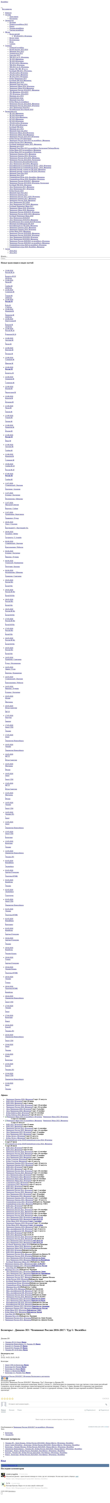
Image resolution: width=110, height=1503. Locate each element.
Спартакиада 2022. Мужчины (17, 1182)
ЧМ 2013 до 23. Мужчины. (19, 67)
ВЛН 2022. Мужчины (14, 1186)
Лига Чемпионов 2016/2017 (19, 107)
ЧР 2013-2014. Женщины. (18, 63)
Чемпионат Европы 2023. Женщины (19, 1165)
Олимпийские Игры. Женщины (18, 1285)
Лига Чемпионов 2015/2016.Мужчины (23, 162)
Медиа (7, 32)
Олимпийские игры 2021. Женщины (19, 1204)
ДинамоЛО (9, 1435)
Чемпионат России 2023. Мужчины (19, 1171)
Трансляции (13, 17)
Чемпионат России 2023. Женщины (19, 1173)
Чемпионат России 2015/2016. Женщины (24, 104)
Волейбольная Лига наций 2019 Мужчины (25, 222)
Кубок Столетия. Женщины (16, 1161)
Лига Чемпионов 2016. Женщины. (25, 1300)
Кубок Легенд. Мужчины (15, 1136)
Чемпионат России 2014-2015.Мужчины (24, 136)
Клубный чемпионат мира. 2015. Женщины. (25, 144)
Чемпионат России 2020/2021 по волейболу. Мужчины (29, 241)
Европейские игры (16, 98)
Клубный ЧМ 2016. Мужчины (20, 185)
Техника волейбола (16, 28)
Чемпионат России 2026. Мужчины (19, 1105)
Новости (8, 13)
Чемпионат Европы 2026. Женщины (19, 1099)
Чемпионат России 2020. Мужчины (19, 1213)
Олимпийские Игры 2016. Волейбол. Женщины (27, 177)
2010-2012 (13, 251)
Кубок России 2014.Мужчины (20, 138)
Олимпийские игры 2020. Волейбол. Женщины (26, 247)
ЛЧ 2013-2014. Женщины (18, 75)
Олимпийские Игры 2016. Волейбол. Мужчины (27, 179)
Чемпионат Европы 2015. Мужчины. (23, 156)
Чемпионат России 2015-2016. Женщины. (24, 158)
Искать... (4, 256)
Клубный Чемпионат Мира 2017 (21, 206)
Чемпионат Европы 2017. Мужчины (26, 1266)
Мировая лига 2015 (16, 96)
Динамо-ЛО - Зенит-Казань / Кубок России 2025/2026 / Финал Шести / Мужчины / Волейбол (39, 1443)
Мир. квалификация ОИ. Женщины (19, 1231)
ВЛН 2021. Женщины (14, 1208)
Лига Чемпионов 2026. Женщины (18, 1111)
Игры (11, 42)
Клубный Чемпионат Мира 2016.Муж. (20, 1281)
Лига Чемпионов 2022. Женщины (18, 1196)
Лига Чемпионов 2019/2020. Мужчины (23, 237)
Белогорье (9, 1433)
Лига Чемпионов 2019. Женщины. (24, 1242)
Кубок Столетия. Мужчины (16, 1159)
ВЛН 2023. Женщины (14, 1169)
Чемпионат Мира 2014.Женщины (21, 88)
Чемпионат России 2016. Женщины (19, 1297)
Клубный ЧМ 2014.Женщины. (20, 80)
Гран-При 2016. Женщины (16, 1289)
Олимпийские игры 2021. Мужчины (19, 1202)
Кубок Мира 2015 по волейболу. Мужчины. (25, 152)
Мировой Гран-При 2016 (18, 173)
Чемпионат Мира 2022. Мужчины (18, 1180)
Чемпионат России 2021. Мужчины (19, 1210)
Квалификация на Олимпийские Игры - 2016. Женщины (30, 167)
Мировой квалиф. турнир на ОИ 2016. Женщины (27, 169)
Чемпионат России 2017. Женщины (19, 1277)
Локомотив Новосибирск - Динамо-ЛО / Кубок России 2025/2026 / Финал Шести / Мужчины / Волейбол (43, 1449)
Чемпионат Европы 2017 (18, 195)
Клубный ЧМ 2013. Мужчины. (20, 71)
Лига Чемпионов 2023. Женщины (18, 1177)
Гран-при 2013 (14, 55)
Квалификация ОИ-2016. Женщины (19, 1304)
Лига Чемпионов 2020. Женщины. (24, 1219)
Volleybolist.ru (11, 1491)
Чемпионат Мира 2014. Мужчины (21, 86)
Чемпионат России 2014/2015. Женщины (24, 90)
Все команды (7, 9)
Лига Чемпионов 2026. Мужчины (18, 1109)
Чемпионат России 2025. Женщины (19, 1130)
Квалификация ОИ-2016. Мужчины (19, 1302)
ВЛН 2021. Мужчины (14, 1206)
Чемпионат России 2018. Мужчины (19, 1256)
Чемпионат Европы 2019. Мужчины (22, 229)
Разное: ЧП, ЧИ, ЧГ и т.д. (18, 69)
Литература (9, 20)
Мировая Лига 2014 (16, 82)
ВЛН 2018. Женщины (14, 1252)
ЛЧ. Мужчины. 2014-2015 (18, 94)
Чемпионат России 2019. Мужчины (19, 1237)
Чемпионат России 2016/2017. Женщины (24, 181)
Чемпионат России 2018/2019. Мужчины (24, 212)
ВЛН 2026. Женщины (14, 1103)
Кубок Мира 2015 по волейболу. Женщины (25, 150)
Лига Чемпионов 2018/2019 (19, 218)
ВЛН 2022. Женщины (14, 1188)
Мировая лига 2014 (16, 129)
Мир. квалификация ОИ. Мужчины (19, 1229)
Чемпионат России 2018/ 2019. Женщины (24, 214)
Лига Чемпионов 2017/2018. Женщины (23, 204)
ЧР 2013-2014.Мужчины (18, 125)
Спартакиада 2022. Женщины (17, 1184)
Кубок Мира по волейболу (19, 102)
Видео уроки (14, 38)
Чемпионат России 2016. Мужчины (19, 1295)
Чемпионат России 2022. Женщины (19, 1192)
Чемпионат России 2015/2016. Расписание (24, 160)
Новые (3, 1410)
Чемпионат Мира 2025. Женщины (55, 1120)
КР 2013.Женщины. (16, 119)
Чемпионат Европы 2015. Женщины (22, 154)
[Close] (2, 1493)
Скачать (12, 44)
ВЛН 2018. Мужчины (14, 1250)
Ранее (20, 1410)
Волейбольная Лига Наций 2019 (21, 109)
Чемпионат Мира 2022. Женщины (18, 1179)
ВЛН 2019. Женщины (14, 1235)
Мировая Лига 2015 (12, 1316)
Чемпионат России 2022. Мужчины (19, 1190)
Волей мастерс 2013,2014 (18, 49)
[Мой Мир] (7, 1378)
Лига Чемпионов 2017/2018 (19, 202)
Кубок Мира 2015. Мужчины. (23, 1310)
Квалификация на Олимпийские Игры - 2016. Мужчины (30, 166)
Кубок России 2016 (16, 191)
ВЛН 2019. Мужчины (14, 1233)
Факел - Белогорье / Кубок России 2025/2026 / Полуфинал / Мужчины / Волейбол (35, 1454)
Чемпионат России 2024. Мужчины (19, 1151)
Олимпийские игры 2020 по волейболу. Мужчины (28, 245)
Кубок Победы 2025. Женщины (17, 1115)
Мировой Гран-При (16, 100)
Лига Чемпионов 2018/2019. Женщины (23, 220)
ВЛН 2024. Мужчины (14, 1148)
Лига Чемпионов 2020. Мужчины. (24, 1217)
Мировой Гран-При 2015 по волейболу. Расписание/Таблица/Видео (34, 148)
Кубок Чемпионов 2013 (18, 78)
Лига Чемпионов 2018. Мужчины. (25, 1258)
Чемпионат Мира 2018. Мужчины (21, 208)
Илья (3, 1461)
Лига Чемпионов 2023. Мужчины (18, 1175)
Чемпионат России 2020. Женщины (19, 1215)
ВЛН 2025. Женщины (14, 1126)
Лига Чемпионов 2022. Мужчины (18, 1194)
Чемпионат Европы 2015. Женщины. (26, 1308)
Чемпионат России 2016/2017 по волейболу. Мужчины (33, 1427)
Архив (7, 249)
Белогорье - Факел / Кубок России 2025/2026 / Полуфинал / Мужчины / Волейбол (35, 1451)
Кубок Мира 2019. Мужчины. (23, 1221)
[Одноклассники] (5, 1378)
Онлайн (8, 15)
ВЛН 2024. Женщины (14, 1150)
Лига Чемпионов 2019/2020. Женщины (23, 239)
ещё (77, 1476)
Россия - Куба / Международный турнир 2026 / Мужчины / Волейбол (26, 1479)
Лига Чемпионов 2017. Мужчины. (26, 1271)
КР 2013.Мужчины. (16, 121)
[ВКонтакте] (2, 1378)
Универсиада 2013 (16, 53)
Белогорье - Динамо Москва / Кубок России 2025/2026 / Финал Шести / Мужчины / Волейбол (39, 1447)
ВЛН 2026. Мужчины (14, 1101)
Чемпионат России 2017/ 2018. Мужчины (24, 196)
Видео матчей (14, 34)
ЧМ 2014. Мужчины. (17, 65)
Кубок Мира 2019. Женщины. (24, 1225)
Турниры (8, 46)
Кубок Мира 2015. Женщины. (23, 1312)
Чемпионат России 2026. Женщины (19, 1107)
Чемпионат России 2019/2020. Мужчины (24, 235)
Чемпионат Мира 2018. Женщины (21, 210)
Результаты (13, 18)
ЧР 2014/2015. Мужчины (23, 36)
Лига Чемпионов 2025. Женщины (18, 1134)
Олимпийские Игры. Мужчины (18, 1283)
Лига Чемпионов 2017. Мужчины (21, 189)
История (12, 22)
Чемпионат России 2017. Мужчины (19, 1275)
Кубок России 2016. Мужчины (17, 1279)
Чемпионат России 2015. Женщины (18, 1320)
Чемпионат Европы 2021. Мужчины (19, 1198)
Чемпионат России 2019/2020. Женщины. (24, 233)
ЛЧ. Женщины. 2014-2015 (18, 92)
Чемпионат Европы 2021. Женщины (19, 1200)
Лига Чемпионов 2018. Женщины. (28, 1260)
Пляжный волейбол (16, 47)
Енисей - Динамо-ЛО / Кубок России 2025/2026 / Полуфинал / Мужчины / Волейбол (36, 1453)
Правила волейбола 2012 (18, 24)
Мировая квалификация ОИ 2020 (21, 224)
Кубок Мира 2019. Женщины (20, 231)
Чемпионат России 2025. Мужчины (19, 1128)
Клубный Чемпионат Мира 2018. (18, 1244)
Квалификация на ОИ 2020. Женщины (23, 225)
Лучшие (11, 1410)
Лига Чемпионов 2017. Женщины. (28, 1273)
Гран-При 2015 (10, 1314)
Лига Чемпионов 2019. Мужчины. (24, 1240)
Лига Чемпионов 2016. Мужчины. (25, 1299)
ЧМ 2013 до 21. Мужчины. (19, 57)
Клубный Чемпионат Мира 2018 (21, 216)
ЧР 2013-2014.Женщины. (18, 117)
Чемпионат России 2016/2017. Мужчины (25, 1376)
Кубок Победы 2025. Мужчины (17, 1113)
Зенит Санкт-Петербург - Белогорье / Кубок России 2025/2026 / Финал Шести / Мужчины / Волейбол (42, 1445)
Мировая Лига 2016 (16, 175)
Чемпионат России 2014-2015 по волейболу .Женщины (29, 140)
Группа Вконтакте (9, 1465)
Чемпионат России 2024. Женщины (19, 1153)
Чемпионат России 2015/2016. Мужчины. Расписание (29, 183)
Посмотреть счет (7, 1353)
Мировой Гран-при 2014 (18, 84)
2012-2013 (13, 253)
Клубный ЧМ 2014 (16, 127)
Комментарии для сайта (98, 1426)
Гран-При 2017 (11, 1268)
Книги (11, 26)
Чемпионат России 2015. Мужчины (18, 1318)
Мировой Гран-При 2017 (18, 193)
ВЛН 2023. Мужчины (14, 1167)
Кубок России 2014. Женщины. (20, 142)
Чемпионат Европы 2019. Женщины (22, 227)
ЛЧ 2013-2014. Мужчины (18, 73)
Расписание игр (11, 111)
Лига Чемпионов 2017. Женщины (21, 187)
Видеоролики (14, 40)
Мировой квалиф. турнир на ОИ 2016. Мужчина (27, 171)
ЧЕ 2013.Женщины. (16, 59)
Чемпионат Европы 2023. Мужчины (19, 1163)
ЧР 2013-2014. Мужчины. (18, 77)
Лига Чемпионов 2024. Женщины (18, 1157)
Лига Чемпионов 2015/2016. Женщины (23, 164)
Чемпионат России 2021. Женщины (19, 1211)
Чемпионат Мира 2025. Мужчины (55, 1117)
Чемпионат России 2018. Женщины (22, 200)
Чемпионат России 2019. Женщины (19, 1239)
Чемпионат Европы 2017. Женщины (22, 198)
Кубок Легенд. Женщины (15, 1138)
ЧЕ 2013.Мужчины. (16, 61)
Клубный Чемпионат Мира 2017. (18, 1262)
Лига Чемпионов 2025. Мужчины (18, 1132)
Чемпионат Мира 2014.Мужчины (21, 133)
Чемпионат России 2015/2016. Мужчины (24, 106)
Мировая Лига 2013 (16, 51)
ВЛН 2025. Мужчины (14, 1124)
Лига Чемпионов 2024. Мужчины (18, 1155)
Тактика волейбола (16, 30)
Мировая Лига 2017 (12, 1269)
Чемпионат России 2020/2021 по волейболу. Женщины (29, 243)
